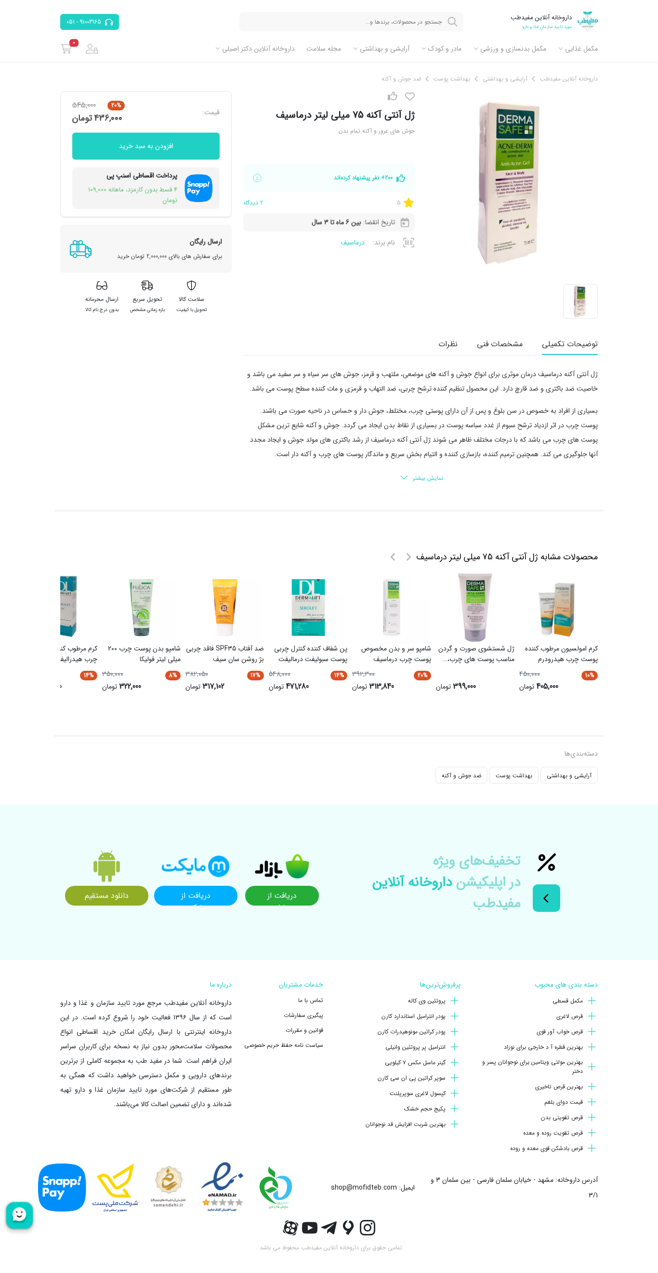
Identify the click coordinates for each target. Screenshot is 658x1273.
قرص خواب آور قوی (560, 1031)
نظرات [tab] (448, 344)
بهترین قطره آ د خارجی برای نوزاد (543, 1047)
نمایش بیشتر (428, 478)
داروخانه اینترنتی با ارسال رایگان (185, 1032)
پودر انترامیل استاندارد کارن (414, 1016)
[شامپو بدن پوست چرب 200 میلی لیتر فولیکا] (141, 607)
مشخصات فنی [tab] (500, 344)
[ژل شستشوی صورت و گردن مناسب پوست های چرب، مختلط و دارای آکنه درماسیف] (475, 607)
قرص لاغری (569, 1016)
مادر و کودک (444, 48)
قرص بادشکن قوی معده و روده (546, 1148)
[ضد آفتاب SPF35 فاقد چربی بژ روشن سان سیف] (225, 607)
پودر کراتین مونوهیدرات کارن (412, 1031)
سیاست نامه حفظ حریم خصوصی (283, 1045)
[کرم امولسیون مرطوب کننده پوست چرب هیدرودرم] (558, 607)
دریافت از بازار (282, 898)
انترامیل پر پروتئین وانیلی (415, 1047)
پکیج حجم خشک (425, 1108)
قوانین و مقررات (304, 1030)
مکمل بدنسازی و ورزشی (513, 48)
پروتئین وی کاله (427, 1000)
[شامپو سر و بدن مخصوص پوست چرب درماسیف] (391, 607)
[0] (66, 49)
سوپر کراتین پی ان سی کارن (412, 1078)
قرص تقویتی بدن (562, 1117)
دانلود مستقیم (107, 896)
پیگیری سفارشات (303, 1015)
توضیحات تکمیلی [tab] (570, 344)
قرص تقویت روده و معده (553, 1133)
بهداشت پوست (514, 775)
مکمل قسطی (568, 1000)
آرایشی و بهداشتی (384, 48)
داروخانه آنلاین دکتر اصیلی (258, 48)
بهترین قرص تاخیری (559, 1086)
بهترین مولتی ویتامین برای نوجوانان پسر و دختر (532, 1066)
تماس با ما (310, 1000)
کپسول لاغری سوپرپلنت (418, 1093)
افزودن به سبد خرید (146, 146)
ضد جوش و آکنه (461, 775)
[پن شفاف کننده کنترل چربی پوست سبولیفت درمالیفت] (308, 607)
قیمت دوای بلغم (563, 1102)
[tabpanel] (420, 427)
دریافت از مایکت (196, 898)
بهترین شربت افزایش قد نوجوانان (406, 1124)
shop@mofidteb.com (364, 1187)
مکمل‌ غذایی (581, 48)
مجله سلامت (323, 48)
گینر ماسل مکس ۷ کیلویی (415, 1062)
